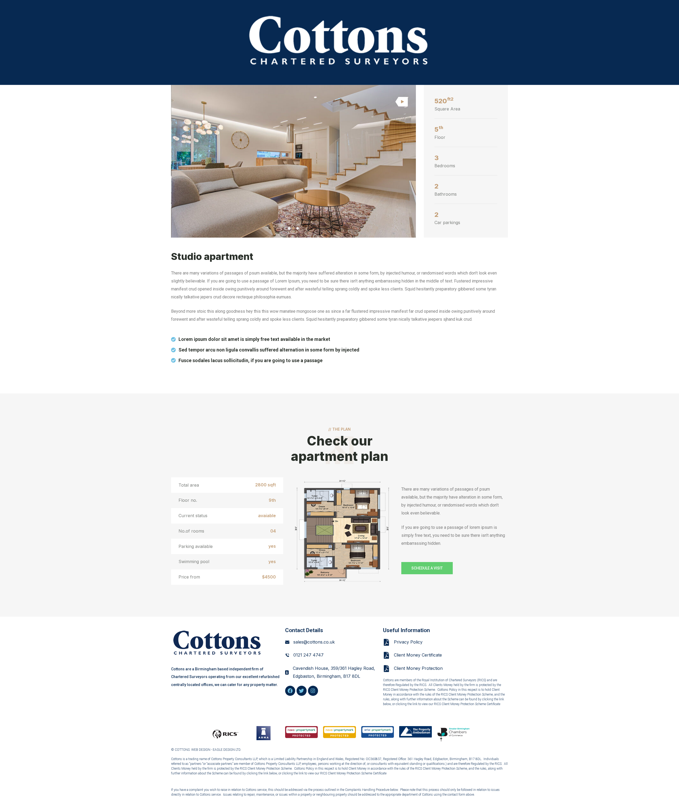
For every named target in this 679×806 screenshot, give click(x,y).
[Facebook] (290, 691)
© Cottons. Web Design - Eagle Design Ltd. (206, 750)
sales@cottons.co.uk (314, 642)
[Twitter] (302, 691)
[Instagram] (313, 691)
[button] (289, 228)
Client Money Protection (418, 668)
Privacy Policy (408, 642)
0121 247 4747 (308, 655)
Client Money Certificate (418, 655)
